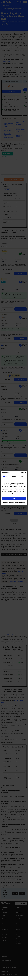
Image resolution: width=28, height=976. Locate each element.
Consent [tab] (5, 476)
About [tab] (22, 476)
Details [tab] (14, 476)
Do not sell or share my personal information (14, 502)
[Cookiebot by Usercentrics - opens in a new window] (20, 472)
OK (14, 498)
